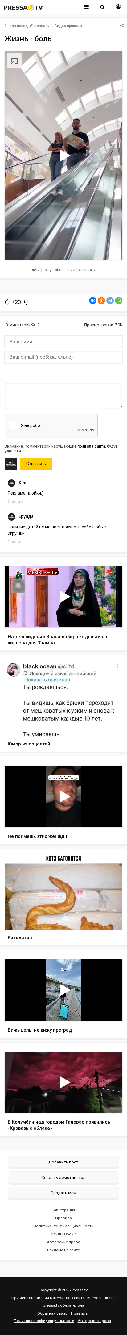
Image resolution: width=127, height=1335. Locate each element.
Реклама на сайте (63, 1250)
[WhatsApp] (118, 300)
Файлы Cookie (63, 1234)
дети (35, 270)
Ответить (15, 502)
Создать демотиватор (63, 1177)
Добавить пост (63, 1161)
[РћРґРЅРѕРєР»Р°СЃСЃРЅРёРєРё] (101, 300)
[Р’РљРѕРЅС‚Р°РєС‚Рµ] (92, 300)
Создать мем (63, 1192)
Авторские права (63, 1242)
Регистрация (63, 1210)
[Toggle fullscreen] (110, 249)
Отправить (36, 463)
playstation (54, 270)
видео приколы (82, 270)
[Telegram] (110, 300)
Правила (63, 1218)
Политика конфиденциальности (63, 1226)
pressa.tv (41, 26)
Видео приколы (68, 26)
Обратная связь (52, 1313)
